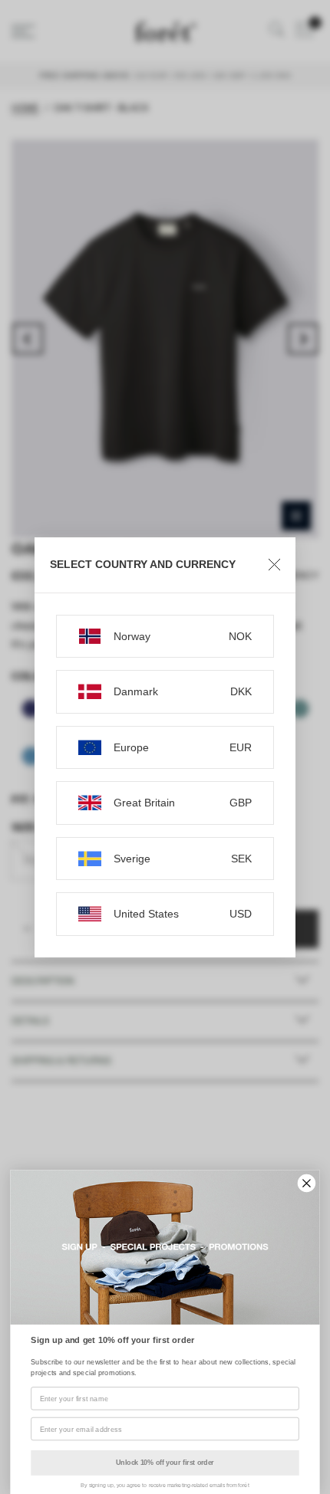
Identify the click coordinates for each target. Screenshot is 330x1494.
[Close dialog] (307, 1183)
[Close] (274, 565)
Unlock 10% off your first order (165, 1462)
